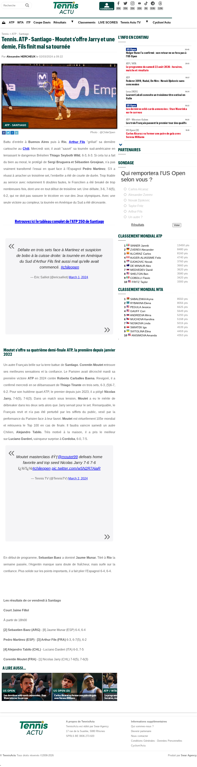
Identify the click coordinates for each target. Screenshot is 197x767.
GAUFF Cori (137, 311)
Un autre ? (135, 217)
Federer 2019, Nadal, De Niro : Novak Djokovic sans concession (157, 81)
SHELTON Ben (139, 273)
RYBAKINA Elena (140, 303)
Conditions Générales (143, 740)
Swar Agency (188, 755)
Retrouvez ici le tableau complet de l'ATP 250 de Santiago (59, 221)
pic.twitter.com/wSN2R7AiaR (76, 468)
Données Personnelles (169, 740)
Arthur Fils (77, 142)
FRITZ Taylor (140, 281)
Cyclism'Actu (162, 22)
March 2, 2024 (78, 478)
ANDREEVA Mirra (140, 315)
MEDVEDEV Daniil (141, 269)
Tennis (5, 33)
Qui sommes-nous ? (142, 726)
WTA (20, 22)
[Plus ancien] (121, 145)
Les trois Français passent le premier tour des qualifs (157, 121)
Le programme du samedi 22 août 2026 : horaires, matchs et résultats (157, 67)
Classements (86, 22)
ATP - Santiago (20, 33)
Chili (26, 148)
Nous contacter (139, 736)
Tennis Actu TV (130, 22)
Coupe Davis (42, 22)
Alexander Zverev (140, 194)
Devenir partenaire (141, 731)
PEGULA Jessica (140, 307)
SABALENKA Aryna (141, 299)
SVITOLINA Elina (140, 331)
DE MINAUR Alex (140, 265)
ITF (28, 22)
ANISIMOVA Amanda (144, 335)
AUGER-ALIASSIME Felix (145, 257)
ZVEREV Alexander (142, 249)
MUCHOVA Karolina (142, 319)
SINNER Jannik (139, 245)
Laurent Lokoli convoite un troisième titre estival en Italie (157, 95)
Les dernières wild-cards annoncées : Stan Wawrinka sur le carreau (157, 109)
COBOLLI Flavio (140, 277)
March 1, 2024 (78, 277)
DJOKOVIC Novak (141, 261)
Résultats (59, 22)
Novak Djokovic (139, 200)
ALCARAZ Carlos (140, 253)
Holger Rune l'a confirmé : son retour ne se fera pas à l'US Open (157, 53)
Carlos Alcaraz (138, 189)
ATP (11, 22)
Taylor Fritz (135, 206)
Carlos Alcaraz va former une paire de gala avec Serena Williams (157, 134)
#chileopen (70, 267)
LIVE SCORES (108, 22)
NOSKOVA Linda (140, 323)
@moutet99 (68, 457)
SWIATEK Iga (138, 327)
